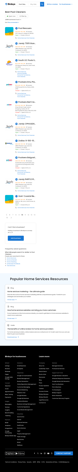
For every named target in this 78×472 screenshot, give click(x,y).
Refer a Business (57, 395)
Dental (19, 419)
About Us (41, 366)
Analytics (7, 425)
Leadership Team (44, 368)
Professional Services (58, 368)
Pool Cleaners (31, 38)
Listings (7, 366)
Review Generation (22, 381)
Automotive (20, 417)
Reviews (7, 368)
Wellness (19, 445)
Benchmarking (9, 413)
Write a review (52, 4)
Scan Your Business (57, 384)
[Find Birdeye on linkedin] (41, 453)
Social (6, 389)
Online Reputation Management (26, 384)
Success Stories (43, 391)
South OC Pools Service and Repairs (27, 60)
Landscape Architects (13, 264)
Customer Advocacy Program (60, 398)
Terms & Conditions (11, 462)
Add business (16, 238)
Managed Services (57, 366)
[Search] (42, 4)
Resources (42, 377)
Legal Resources (43, 400)
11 (25, 215)
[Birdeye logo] (10, 4)
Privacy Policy (22, 462)
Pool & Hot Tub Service (23, 75)
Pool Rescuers (24, 28)
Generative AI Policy (51, 462)
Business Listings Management (26, 404)
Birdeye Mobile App (10, 435)
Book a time (42, 374)
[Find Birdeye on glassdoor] (51, 453)
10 (22, 215)
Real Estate (20, 439)
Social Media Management (25, 410)
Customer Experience (23, 407)
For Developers (56, 390)
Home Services (22, 38)
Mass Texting (9, 394)
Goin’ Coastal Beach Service (27, 196)
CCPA (43, 462)
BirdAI (6, 422)
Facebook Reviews (22, 401)
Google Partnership (8, 432)
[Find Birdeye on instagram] (44, 453)
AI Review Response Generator (61, 378)
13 (31, 215)
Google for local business (24, 375)
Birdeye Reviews (43, 394)
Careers (41, 388)
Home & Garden (22, 73)
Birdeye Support (56, 392)
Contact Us (42, 403)
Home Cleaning (11, 262)
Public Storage (21, 436)
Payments (8, 397)
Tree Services (11, 265)
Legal (18, 431)
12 (28, 215)
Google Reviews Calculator (60, 375)
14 (34, 215)
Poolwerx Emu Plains (27, 82)
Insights (7, 410)
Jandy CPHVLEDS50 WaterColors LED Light (27, 124)
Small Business (21, 366)
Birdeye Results (43, 397)
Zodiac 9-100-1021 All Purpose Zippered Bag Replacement (27, 140)
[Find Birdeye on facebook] (34, 453)
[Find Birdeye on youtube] (48, 453)
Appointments (9, 391)
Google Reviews (21, 395)
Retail (18, 442)
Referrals (7, 371)
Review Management (23, 378)
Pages (7, 374)
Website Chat (21, 392)
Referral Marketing (22, 390)
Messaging (8, 404)
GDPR (34, 462)
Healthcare (20, 425)
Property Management (23, 434)
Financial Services (22, 422)
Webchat (7, 386)
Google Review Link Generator (61, 381)
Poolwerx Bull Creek (27, 102)
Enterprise (20, 368)
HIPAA (38, 462)
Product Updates (44, 385)
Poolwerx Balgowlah (27, 157)
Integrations (8, 428)
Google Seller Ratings (9, 378)
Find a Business (56, 387)
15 (7, 218)
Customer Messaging (23, 387)
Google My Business (23, 398)
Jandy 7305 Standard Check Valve (27, 43)
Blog (40, 380)
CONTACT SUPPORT (63, 453)
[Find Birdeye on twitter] (38, 453)
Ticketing (7, 415)
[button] (6, 214)
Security (29, 462)
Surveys (7, 407)
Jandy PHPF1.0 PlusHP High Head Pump (27, 179)
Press (40, 383)
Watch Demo (43, 371)
